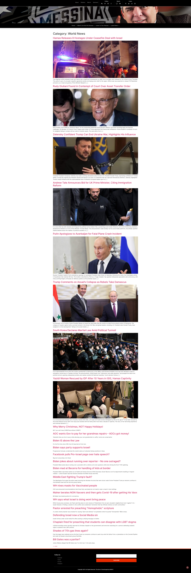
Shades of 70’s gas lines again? (70, 530)
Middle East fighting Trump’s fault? (72, 476)
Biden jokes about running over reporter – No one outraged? (87, 461)
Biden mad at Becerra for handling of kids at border (82, 468)
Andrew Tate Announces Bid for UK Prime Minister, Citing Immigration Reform (92, 184)
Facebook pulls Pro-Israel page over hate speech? (81, 454)
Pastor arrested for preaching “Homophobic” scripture (83, 508)
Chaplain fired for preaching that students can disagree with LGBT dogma (94, 522)
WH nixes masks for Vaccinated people (75, 485)
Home (73, 25)
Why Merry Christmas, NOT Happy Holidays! (78, 426)
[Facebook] (108, 3)
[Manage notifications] (187, 567)
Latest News (114, 25)
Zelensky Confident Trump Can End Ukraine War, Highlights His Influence (94, 134)
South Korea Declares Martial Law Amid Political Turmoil (84, 330)
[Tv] (116, 3)
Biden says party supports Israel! (71, 447)
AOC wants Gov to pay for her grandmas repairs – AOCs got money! (91, 433)
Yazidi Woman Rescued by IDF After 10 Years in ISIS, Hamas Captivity (92, 378)
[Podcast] (125, 3)
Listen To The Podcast (102, 25)
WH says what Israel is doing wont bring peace (79, 499)
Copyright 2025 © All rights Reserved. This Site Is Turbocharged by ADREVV (95, 569)
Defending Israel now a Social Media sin (75, 515)
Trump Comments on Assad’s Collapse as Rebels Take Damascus (89, 282)
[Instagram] (111, 3)
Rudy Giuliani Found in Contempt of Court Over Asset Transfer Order (91, 86)
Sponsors (95, 2)
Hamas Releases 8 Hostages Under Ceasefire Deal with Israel (87, 38)
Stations (83, 2)
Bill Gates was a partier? (66, 539)
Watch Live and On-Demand (85, 25)
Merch (89, 2)
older (55, 546)
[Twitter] (105, 3)
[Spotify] (135, 3)
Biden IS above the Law (66, 440)
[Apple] (131, 3)
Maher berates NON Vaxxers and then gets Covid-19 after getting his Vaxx (95, 492)
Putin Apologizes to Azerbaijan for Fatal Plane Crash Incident (87, 233)
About (76, 2)
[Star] (128, 3)
